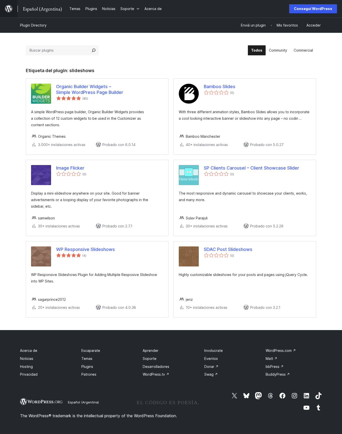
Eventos (211, 358)
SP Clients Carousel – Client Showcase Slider (251, 168)
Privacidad (29, 374)
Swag (211, 374)
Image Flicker (70, 168)
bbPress (275, 366)
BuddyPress (278, 374)
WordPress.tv (156, 374)
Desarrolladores (156, 366)
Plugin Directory (33, 25)
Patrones (88, 374)
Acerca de (28, 350)
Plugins (87, 366)
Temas (86, 358)
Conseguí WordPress (313, 9)
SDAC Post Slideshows (228, 249)
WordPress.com (281, 350)
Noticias (26, 358)
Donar (211, 366)
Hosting (26, 366)
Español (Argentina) (83, 402)
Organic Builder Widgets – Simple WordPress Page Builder (89, 89)
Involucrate (213, 350)
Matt (271, 358)
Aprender (150, 350)
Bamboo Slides (219, 86)
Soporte (149, 358)
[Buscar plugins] (94, 50)
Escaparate (90, 350)
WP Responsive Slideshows (85, 249)
